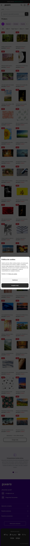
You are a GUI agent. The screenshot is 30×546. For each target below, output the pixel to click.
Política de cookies (12, 273)
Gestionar (15, 280)
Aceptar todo (15, 285)
